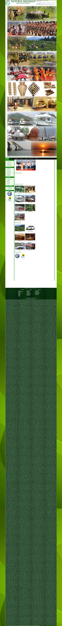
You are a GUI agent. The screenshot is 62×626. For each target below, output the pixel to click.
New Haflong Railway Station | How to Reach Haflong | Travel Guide (44, 478)
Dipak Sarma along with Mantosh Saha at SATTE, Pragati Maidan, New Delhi (42, 537)
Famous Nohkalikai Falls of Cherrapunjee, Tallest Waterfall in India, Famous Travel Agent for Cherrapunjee (28, 578)
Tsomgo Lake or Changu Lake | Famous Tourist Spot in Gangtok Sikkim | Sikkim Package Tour (36, 566)
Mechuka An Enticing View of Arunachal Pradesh (49, 622)
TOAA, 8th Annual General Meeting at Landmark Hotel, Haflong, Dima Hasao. (47, 474)
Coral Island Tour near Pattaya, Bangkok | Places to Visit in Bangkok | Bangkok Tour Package (15, 512)
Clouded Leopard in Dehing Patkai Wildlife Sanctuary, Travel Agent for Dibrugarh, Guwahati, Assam (46, 307)
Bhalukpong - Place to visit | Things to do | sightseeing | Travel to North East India (26, 311)
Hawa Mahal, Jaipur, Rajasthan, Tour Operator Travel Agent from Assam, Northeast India (29, 378)
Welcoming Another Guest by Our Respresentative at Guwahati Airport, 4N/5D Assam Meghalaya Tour (44, 497)
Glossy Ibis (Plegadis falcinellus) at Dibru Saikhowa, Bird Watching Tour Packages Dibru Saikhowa (21, 301)
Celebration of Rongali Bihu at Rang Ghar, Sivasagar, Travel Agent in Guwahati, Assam (20, 392)
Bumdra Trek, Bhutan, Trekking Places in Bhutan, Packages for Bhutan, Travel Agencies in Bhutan (20, 562)
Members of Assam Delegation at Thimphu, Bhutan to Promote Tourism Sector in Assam (29, 456)
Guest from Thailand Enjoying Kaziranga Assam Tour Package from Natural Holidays (48, 467)
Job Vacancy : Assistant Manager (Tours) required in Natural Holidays (20, 623)
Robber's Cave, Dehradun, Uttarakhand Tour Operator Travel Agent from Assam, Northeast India (47, 414)
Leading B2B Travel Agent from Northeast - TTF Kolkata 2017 (50, 417)
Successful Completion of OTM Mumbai (28, 343)
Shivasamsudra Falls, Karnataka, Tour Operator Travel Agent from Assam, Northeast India (31, 382)
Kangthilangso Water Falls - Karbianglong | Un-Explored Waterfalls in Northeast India (32, 432)
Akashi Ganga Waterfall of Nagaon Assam (21, 624)
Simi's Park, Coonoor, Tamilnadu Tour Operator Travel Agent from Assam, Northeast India (43, 413)
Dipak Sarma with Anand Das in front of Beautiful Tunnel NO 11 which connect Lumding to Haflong (23, 477)
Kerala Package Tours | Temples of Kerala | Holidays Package (46, 426)
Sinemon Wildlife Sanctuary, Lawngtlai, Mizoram (29, 323)
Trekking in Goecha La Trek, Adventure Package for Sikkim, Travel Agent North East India (46, 346)
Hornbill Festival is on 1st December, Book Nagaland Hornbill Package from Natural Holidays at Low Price (39, 464)
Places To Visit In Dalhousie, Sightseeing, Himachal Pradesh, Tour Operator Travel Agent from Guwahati (19, 372)
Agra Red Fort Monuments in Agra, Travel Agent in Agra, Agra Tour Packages (17, 304)
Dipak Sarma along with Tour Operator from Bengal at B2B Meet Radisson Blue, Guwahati (44, 502)
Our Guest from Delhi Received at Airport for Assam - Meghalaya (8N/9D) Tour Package (47, 589)
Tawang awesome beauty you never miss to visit (33, 299)
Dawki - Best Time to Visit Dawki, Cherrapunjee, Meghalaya (27, 334)
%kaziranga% (17, 418)
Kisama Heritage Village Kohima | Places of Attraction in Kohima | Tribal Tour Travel (38, 314)
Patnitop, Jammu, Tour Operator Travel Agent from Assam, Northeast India (24, 398)
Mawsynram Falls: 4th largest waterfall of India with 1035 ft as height (26, 424)
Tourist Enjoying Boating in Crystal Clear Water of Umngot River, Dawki (14, 485)
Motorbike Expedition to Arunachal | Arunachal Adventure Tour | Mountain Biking (37, 313)
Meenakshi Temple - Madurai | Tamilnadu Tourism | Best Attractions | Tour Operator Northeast (20, 436)
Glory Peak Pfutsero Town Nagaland (37, 330)
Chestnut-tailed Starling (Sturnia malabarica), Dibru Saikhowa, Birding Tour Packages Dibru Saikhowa (42, 301)
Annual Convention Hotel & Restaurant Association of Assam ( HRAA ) (35, 404)
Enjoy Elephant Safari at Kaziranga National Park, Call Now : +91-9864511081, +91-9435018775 (44, 584)
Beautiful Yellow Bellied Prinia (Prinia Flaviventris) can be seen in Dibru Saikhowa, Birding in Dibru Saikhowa (37, 302)
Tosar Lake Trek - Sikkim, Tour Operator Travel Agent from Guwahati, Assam (34, 354)
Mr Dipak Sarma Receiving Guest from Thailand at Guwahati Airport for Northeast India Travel (36, 466)
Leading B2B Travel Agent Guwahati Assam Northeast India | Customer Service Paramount (19, 437)
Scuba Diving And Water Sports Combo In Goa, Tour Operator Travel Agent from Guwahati (43, 370)
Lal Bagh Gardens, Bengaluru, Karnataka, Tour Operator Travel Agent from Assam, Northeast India (20, 383)
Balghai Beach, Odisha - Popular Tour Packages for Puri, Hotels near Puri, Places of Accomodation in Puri (29, 583)
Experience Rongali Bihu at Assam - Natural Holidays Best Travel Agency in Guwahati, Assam (34, 385)
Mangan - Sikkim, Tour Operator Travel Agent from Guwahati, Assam (38, 353)
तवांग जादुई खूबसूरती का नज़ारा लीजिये (22, 305)
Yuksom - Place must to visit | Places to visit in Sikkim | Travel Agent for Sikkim (16, 484)
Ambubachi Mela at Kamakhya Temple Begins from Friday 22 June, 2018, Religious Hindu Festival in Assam (17, 404)
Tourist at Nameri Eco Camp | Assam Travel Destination (13, 481)
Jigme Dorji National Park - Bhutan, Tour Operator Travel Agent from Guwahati (27, 360)
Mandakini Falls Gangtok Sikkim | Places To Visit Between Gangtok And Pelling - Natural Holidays (25, 539)
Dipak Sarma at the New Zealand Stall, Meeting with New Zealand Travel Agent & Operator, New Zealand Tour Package (22, 537)
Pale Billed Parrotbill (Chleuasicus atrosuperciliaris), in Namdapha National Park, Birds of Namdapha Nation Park (19, 613)
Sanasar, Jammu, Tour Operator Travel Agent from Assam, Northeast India (39, 399)
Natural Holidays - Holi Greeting (25, 347)
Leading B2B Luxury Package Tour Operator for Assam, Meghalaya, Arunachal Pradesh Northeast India (32, 400)
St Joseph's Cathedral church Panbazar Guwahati (21, 306)
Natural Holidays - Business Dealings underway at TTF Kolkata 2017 (26, 418)
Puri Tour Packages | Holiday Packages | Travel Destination (26, 336)
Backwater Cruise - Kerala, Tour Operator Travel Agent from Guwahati (20, 365)
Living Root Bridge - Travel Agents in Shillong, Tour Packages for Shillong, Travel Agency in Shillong (37, 387)
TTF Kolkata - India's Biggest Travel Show (23, 419)
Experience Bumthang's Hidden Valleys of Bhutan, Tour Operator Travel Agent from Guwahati (47, 359)
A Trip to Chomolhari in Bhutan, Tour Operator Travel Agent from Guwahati (30, 359)
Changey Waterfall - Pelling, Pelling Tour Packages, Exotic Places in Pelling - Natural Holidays (40, 560)
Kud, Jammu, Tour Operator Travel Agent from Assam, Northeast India (49, 400)
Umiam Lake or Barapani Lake (11, 305)
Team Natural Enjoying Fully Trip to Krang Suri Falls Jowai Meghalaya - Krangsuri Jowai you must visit (33, 547)
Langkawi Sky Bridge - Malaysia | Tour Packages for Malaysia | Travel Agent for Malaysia (20, 517)
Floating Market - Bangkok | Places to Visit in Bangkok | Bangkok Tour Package (18, 510)
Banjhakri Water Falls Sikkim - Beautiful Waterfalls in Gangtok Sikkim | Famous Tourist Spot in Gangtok (25, 538)
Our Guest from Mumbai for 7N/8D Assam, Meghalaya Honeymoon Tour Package (33, 592)
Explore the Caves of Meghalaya (11, 300)
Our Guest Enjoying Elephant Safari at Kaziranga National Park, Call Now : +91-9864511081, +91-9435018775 (23, 584)
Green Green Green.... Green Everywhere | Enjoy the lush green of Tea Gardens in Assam (26, 507)
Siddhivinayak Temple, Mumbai (15, 341)
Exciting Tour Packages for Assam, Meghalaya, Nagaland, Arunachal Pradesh (37, 423)
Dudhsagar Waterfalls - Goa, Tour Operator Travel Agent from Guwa (24, 369)
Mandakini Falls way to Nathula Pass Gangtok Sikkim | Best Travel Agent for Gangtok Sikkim (17, 554)
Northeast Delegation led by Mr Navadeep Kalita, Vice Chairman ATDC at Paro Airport (14, 453)
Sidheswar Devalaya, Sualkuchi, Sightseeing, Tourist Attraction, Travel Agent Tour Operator (42, 349)
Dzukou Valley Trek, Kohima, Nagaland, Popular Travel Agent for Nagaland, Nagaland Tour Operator (25, 604)
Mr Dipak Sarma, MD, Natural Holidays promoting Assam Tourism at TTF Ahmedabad (18, 446)
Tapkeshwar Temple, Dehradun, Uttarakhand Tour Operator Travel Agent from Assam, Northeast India (38, 416)
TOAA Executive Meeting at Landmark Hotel (13, 409)
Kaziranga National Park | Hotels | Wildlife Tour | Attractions (34, 444)
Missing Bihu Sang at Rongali (32, 338)
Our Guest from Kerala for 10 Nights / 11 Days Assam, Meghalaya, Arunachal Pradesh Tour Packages (19, 388)
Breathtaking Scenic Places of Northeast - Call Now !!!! (23, 423)
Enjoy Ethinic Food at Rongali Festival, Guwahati (45, 337)
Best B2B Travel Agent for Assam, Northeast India (39, 341)
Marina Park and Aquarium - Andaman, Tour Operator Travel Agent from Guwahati (36, 358)
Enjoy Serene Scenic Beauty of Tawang (37, 321)
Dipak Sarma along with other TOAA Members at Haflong (40, 475)
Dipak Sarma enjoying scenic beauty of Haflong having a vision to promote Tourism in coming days (43, 477)
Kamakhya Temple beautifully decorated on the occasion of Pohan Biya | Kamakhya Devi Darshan (30, 518)
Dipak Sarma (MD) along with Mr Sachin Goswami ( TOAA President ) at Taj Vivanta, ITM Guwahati (19, 490)
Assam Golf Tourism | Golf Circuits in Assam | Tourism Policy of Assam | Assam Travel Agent (32, 500)
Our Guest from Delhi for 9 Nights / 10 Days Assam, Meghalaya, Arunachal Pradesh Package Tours (39, 388)
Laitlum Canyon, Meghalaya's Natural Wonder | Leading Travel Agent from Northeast (21, 486)
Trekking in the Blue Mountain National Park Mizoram (16, 321)
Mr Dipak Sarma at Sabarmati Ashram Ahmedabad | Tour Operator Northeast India (39, 447)
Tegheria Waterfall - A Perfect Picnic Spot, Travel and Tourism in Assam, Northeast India (40, 571)
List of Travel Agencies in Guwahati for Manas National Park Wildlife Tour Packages (13, 389)
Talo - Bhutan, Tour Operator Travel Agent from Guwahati (13, 360)
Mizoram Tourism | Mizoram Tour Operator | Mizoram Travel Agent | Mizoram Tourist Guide (21, 318)
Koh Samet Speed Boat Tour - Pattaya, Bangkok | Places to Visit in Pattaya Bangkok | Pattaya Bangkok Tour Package (35, 511)
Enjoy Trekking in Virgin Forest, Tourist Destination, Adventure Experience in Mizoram (24, 319)
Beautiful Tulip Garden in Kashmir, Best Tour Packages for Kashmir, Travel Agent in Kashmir (30, 401)
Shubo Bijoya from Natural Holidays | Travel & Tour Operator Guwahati (24, 309)
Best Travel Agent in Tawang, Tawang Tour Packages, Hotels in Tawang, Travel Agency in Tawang (30, 391)
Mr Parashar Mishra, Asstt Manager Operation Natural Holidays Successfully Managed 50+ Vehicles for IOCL (44, 565)
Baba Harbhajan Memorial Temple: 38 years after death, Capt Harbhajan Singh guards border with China (24, 523)
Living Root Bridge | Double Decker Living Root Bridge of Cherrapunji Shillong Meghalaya (18, 345)
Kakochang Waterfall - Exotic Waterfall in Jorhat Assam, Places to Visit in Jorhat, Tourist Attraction (43, 576)
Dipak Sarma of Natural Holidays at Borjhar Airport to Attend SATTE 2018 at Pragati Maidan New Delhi (46, 534)
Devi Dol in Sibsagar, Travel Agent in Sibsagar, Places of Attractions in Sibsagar (13, 400)
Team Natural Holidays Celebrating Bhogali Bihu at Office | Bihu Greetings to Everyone (32, 524)
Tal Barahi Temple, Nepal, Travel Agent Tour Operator (28, 324)
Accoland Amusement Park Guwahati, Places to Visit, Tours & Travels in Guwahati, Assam (48, 572)
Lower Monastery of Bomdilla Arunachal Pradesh (45, 624)
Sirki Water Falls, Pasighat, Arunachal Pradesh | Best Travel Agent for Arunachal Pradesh (29, 531)
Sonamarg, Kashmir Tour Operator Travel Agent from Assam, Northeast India (39, 406)
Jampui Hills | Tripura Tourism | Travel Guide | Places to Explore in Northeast (49, 616)
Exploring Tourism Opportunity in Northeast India (35, 337)
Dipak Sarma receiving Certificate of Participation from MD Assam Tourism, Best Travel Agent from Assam (20, 472)
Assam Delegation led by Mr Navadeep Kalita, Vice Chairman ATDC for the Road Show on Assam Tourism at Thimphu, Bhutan (20, 455)
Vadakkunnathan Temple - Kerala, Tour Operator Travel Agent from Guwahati (13, 368)
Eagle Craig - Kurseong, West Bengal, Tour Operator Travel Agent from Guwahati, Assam (25, 352)
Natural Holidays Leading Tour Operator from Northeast (38, 340)
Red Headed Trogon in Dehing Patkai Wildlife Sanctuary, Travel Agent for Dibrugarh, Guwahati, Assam (26, 307)
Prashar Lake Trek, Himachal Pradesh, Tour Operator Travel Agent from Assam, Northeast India (14, 373)
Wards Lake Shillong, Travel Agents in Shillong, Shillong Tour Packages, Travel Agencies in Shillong (42, 598)
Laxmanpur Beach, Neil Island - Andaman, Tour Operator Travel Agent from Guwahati (19, 357)
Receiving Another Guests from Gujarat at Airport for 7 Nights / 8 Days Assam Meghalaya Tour (42, 499)
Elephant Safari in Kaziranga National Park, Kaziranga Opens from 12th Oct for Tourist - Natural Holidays (42, 461)
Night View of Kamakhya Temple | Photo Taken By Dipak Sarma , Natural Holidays (13, 528)
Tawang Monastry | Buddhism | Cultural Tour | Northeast (20, 442)
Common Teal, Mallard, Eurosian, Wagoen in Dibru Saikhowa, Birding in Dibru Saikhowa (25, 609)
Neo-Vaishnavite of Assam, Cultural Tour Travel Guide (36, 328)
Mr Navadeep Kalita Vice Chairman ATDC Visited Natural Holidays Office (15, 524)
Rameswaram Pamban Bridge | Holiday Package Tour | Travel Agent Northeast (31, 430)
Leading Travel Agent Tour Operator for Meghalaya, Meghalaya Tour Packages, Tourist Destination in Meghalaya (28, 546)
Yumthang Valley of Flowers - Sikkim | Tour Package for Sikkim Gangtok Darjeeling (22, 521)
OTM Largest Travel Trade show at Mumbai (27, 340)
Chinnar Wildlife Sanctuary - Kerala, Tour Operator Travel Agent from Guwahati (35, 365)
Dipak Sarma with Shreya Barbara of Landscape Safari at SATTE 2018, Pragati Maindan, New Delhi (39, 535)
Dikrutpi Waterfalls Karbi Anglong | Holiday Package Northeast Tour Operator (31, 429)
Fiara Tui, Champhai (47, 322)
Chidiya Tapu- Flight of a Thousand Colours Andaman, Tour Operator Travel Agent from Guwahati (42, 381)
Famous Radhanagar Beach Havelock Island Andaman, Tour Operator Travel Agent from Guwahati (41, 355)
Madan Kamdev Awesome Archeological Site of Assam (34, 625)
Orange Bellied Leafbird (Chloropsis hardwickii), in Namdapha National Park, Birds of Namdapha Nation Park (42, 613)
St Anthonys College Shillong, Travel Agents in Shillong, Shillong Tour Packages (23, 598)
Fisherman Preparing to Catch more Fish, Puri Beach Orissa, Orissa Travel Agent (38, 587)
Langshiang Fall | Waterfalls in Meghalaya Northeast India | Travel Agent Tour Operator (36, 347)
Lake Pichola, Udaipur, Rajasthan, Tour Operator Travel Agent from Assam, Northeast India (23, 381)
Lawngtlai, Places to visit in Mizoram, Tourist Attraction (47, 321)
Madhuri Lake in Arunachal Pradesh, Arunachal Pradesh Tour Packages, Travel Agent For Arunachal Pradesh (36, 600)
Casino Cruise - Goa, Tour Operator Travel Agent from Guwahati (16, 367)
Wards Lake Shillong (17, 305)
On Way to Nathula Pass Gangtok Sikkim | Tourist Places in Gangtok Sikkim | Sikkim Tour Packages (37, 554)
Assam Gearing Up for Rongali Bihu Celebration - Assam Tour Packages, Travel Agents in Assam (17, 387)
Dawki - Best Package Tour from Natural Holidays (38, 334)
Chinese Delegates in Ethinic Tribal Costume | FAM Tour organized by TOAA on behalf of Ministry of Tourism (27, 493)
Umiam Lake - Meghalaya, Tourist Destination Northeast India (25, 355)
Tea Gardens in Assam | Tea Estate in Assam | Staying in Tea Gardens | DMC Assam (25, 497)
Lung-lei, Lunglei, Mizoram (21, 323)
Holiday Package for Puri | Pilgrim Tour (16, 336)
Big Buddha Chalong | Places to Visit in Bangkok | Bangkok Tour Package (37, 513)
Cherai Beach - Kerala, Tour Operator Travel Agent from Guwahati (14, 366)
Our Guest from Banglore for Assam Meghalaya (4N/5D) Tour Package (48, 592)
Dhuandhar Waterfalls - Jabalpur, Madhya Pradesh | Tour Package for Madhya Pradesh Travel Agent (40, 527)
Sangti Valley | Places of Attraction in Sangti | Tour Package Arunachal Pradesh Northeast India (19, 439)
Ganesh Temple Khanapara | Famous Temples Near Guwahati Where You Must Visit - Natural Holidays (18, 556)
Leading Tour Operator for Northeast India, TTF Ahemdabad (43, 445)
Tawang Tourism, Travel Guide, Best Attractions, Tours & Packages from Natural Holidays (34, 356)
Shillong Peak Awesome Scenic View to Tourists (12, 624)
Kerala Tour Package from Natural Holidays (35, 426)
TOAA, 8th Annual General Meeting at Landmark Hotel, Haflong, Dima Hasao (31, 474)
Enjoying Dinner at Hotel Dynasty (53, 332)
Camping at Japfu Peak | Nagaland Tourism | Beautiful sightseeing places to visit (26, 310)
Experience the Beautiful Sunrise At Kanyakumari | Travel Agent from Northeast (13, 427)
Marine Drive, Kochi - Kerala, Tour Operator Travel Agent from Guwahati (49, 366)
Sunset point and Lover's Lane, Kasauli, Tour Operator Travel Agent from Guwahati (25, 370)
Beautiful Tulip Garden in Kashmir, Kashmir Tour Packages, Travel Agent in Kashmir (30, 402)
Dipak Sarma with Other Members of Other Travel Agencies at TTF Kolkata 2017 (41, 418)
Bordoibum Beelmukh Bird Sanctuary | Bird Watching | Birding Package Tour (36, 312)
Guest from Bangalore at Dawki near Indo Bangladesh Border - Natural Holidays (28, 465)
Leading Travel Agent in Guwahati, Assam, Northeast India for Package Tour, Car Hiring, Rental (42, 343)
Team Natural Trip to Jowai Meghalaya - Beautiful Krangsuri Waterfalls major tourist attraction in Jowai (28, 543)
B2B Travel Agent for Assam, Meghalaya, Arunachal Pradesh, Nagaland (29, 427)
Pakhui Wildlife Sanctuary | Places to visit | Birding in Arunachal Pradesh (36, 622)
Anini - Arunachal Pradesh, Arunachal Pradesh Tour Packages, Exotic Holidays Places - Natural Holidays (20, 560)
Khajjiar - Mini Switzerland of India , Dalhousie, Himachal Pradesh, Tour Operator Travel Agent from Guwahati (41, 372)
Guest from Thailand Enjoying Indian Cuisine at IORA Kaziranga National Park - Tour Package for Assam (28, 467)
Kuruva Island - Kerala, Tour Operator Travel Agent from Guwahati (50, 365)
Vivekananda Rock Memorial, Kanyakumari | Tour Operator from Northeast (37, 428)
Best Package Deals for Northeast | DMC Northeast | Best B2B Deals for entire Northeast (28, 460)
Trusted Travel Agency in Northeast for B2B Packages (25, 342)
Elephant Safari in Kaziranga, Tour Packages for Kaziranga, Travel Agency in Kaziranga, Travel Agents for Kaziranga (41, 602)
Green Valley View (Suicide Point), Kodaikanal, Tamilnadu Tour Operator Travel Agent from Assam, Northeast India (25, 415)
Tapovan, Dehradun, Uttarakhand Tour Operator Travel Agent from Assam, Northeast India (45, 422)
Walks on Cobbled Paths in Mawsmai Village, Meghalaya (46, 590)
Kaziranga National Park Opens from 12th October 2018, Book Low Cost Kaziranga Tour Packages (30, 549)
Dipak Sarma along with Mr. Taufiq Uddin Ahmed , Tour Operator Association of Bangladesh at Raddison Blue (19, 501)
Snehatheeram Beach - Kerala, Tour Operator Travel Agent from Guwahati (28, 368)
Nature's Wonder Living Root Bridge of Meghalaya (43, 299)
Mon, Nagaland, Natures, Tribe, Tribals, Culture (35, 331)
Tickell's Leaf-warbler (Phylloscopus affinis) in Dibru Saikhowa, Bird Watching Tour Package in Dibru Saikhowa (45, 606)
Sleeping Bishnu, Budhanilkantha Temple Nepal (31, 325)
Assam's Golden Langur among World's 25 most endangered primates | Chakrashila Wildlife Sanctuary (23, 499)
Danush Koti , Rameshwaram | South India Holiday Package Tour (34, 434)
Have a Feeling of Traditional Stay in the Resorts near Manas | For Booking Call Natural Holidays (45, 507)
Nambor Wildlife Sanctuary (10, 623)
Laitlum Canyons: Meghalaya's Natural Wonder (14, 424)
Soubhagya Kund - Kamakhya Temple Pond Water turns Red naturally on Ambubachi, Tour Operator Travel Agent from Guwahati (18, 364)
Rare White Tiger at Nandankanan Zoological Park (34, 589)
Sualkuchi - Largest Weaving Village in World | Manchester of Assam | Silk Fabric (16, 503)
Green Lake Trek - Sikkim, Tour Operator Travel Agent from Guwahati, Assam (18, 354)
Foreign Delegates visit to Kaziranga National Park (12, 332)
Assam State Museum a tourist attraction (36, 624)
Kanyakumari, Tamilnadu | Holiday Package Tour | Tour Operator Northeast (43, 427)
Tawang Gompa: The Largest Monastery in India (48, 334)
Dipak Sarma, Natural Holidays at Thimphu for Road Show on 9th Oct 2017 (30, 453)
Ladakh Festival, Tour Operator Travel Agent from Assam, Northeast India (36, 397)
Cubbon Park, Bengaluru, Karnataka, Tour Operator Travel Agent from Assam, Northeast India (40, 383)
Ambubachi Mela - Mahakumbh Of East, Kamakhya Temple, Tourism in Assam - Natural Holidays (38, 556)
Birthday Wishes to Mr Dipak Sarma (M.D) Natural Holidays (41, 384)
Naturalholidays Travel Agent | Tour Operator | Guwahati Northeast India (40, 308)
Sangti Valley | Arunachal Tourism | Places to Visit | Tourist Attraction (35, 621)
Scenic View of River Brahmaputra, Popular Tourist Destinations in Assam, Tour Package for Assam (27, 597)
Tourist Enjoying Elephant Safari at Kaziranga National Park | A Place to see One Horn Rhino (36, 504)
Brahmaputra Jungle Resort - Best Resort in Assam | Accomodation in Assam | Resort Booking (32, 528)
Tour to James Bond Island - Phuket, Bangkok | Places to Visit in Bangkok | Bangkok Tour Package (34, 512)
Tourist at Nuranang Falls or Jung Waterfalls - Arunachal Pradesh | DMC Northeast (43, 488)
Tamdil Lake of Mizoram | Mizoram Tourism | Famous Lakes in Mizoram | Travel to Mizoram (47, 317)
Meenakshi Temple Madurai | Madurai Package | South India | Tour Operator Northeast (37, 437)
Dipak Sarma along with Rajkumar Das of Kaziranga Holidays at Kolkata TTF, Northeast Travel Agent (41, 612)
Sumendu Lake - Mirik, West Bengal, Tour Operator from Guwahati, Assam (43, 351)
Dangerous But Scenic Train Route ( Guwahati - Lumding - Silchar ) (21, 440)
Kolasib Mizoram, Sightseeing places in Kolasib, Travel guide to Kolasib (49, 323)
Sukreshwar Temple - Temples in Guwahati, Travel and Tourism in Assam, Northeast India (22, 571)
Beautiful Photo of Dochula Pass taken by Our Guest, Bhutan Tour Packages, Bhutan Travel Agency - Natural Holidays (39, 561)
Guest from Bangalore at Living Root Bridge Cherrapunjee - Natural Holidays (45, 465)
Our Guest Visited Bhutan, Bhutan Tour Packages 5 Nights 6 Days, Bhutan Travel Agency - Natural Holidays (16, 561)
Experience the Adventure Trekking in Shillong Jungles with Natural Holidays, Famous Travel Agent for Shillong (41, 462)
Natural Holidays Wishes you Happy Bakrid (35, 300)
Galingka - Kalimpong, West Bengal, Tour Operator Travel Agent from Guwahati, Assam (43, 352)
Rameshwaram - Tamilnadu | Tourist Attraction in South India (47, 432)
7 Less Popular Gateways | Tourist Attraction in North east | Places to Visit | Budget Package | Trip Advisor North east (44, 620)
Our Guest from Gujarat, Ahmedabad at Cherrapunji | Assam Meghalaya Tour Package (27, 509)
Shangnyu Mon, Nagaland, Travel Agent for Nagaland (24, 331)
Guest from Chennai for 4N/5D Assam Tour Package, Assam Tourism (35, 469)
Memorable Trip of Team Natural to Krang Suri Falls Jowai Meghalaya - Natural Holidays (47, 559)
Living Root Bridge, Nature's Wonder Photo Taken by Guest (23, 590)
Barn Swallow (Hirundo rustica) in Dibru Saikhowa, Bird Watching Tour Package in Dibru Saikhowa (23, 606)
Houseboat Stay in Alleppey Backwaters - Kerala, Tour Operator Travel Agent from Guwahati (22, 363)
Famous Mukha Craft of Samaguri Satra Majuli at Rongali (23, 338)
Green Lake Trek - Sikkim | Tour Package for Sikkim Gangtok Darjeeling (38, 521)
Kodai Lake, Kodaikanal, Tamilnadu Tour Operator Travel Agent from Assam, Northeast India (28, 414)
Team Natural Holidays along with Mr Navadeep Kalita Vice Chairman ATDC (49, 524)
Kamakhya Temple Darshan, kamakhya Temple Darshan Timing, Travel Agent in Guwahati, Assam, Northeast (40, 603)
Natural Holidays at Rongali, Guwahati (47, 338)
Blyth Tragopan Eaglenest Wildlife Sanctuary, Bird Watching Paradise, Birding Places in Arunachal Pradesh (32, 596)
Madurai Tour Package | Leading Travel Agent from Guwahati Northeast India (41, 435)
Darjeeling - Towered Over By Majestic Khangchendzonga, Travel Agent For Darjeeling (35, 591)
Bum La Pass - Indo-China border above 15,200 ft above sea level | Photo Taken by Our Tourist (24, 482)
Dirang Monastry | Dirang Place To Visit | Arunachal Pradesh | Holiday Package (38, 438)
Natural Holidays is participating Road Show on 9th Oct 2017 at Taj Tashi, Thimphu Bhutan (16, 452)
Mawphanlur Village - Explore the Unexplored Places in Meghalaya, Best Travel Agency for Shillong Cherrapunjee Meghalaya (30, 544)
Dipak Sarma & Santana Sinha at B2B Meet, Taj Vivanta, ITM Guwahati (21, 492)
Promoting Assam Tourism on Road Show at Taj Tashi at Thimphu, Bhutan (40, 455)
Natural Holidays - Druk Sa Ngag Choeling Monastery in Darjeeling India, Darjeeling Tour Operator (17, 463)
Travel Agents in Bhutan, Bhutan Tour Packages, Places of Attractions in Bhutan (48, 389)
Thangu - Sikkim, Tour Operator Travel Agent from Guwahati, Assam (24, 353)
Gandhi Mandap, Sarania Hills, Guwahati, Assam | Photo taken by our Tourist (14, 483)
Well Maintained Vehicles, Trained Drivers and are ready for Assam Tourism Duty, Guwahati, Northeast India (44, 449)
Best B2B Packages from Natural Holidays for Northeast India (13, 342)
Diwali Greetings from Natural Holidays (31, 459)
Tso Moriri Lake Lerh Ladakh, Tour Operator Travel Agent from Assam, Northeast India (31, 380)
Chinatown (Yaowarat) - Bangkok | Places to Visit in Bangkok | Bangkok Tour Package (35, 510)
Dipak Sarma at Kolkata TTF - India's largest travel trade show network (37, 562)
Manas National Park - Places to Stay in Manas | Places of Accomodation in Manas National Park (45, 505)
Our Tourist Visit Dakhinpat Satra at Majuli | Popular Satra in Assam (36, 487)
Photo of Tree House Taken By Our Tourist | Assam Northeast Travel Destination (21, 480)
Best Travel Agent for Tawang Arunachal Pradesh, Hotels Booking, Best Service (13, 588)
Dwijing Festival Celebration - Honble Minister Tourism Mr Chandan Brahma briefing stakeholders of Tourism (38, 468)
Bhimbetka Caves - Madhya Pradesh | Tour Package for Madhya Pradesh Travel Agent (21, 527)
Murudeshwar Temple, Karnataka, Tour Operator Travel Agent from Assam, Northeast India (16, 379)
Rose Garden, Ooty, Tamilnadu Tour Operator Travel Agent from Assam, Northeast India (41, 410)
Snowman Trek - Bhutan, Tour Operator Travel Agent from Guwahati (42, 360)
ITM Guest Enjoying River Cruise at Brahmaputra (44, 493)
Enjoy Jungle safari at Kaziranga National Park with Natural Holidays (22, 625)
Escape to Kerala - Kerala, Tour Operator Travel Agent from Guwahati (38, 363)
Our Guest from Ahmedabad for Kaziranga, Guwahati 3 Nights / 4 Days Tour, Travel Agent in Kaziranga (25, 395)
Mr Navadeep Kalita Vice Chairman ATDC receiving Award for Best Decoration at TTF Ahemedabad (21, 447)
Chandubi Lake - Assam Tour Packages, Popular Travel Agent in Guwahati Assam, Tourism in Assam (44, 573)
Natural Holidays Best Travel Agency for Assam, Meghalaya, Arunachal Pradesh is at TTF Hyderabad (33, 564)
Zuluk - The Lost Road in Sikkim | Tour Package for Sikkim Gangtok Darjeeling (31, 522)
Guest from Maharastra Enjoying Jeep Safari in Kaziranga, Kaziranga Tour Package (28, 471)
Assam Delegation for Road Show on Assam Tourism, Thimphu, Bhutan (12, 456)
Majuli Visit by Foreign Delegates (31, 332)
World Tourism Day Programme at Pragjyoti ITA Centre (15, 308)
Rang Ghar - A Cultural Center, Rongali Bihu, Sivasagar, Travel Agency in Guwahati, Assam (38, 392)
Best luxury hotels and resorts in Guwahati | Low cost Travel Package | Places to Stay (22, 620)
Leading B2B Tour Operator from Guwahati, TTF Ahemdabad (17, 445)
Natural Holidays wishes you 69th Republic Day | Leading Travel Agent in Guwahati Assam (33, 530)
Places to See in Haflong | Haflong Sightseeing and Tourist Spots (30, 478)
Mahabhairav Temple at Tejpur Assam (30, 306)
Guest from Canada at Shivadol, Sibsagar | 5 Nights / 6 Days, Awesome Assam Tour (18, 498)
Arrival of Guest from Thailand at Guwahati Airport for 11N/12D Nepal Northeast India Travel (16, 466)
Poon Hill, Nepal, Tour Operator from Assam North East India (36, 326)
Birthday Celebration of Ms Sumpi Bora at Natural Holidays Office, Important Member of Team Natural (27, 559)
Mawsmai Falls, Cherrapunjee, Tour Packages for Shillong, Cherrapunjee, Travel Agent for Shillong (25, 579)
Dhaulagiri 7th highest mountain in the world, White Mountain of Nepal (41, 324)
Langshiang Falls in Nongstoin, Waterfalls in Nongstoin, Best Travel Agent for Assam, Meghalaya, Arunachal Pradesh (27, 577)
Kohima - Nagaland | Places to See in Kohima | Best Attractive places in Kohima (36, 440)
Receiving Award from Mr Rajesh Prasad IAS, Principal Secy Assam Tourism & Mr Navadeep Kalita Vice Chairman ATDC (17, 548)
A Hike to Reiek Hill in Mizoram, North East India (28, 321)
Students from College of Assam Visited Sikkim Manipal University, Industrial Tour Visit (46, 594)
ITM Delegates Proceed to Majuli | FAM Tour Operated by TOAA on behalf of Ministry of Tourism (35, 494)
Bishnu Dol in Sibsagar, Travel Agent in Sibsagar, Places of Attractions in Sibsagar (43, 390)
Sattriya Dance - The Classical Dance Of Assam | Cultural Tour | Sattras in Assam (24, 441)
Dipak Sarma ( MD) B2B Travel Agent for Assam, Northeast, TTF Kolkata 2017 (38, 420)
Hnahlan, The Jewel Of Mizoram (21, 322)
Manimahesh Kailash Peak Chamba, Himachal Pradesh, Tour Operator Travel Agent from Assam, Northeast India (36, 373)
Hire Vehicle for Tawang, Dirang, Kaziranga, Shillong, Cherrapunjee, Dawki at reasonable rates (28, 450)
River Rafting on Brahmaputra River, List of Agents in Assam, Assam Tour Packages (20, 603)
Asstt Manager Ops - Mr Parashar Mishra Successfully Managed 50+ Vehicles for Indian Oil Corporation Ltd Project (43, 614)
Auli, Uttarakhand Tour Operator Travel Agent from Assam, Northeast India (43, 407)
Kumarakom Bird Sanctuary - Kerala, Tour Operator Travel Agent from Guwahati (31, 367)
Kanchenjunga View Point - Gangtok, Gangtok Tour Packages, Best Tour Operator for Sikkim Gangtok (24, 573)
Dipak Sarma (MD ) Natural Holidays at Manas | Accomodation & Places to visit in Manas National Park (24, 505)
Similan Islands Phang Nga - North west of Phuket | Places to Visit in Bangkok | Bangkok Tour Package (19, 513)
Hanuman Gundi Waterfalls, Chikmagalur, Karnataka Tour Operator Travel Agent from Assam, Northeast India (45, 405)
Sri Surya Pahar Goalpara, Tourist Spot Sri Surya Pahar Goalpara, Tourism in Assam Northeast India (42, 570)
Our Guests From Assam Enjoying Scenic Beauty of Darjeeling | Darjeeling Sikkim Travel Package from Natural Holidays (30, 552)
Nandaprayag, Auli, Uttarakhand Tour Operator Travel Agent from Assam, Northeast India (25, 413)
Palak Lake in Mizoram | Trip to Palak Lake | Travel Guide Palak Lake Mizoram (30, 317)
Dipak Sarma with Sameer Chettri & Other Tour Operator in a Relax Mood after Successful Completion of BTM (30, 581)
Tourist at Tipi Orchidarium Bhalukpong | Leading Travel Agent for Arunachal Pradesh (26, 488)
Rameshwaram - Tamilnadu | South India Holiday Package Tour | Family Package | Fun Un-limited (18, 433)
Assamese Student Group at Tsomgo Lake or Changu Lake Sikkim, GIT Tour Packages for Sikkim (28, 593)
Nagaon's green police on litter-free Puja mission (47, 621)
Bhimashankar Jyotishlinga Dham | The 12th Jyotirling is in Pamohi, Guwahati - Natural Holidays (35, 557)
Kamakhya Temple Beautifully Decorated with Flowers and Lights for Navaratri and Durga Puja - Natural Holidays (39, 463)
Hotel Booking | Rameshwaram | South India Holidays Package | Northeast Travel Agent (23, 431)
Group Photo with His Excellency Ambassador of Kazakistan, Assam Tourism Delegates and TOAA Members (31, 520)
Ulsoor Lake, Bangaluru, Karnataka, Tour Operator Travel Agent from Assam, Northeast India (25, 384)
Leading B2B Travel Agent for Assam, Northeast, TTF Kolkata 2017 (23, 420)
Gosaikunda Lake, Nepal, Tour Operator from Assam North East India (23, 326)
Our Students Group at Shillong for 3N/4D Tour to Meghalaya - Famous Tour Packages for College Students (31, 541)
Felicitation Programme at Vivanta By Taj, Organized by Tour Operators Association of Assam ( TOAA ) (34, 361)
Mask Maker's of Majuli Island (28, 328)
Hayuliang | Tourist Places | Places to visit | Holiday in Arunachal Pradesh (21, 622)
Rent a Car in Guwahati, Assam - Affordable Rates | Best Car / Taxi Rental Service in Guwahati (47, 450)
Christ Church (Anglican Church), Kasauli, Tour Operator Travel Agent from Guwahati (47, 371)
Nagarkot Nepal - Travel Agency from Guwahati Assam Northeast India (16, 327)
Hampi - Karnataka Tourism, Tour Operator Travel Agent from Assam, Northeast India (40, 377)
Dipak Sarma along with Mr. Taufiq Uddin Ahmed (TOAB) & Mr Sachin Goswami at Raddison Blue (40, 501)
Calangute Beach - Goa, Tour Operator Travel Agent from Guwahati (43, 368)
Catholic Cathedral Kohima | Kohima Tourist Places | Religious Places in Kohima (21, 314)
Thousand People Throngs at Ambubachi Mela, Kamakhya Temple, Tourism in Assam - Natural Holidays (33, 567)
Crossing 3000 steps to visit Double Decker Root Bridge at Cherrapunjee (29, 485)
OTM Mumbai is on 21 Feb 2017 (19, 340)
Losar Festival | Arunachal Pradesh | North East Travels (38, 443)
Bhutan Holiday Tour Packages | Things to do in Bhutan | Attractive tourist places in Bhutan (18, 459)
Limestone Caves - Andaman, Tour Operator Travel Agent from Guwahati (20, 358)
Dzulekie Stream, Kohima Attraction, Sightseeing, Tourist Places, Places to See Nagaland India (19, 313)
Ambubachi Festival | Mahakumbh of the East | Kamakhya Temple (41, 411)
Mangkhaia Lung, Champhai (15, 323)
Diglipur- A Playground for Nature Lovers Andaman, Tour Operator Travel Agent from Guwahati (15, 356)
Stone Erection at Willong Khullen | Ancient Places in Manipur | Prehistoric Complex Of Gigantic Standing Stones (30, 316)
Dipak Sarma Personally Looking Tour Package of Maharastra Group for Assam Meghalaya (41, 470)
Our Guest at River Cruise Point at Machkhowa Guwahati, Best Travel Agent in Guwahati (45, 395)
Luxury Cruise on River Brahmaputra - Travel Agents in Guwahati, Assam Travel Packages (35, 605)
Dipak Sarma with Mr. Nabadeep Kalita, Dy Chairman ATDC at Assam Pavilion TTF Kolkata (20, 421)
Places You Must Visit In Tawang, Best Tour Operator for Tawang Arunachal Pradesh (30, 588)
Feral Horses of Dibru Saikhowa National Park (19, 328)
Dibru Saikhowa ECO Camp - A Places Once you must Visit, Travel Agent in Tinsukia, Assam (28, 608)
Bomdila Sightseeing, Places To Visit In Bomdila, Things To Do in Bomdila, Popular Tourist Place (45, 311)
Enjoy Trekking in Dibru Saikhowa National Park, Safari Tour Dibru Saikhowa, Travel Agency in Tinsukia (46, 610)
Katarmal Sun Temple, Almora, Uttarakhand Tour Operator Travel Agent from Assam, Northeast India (26, 407)
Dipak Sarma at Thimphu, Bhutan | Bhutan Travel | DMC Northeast (14, 454)
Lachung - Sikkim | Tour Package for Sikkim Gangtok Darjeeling (16, 522)
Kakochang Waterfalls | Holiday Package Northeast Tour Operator (16, 429)
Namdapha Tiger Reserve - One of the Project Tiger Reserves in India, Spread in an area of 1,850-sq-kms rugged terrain (25, 408)
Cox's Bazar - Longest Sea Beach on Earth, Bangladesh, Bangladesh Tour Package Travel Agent (37, 575)
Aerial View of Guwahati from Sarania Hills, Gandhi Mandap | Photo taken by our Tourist (31, 483)
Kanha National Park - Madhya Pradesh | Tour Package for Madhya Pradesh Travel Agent (42, 526)
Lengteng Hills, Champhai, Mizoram (38, 323)
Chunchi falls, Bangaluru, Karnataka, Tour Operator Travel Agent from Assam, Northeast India (29, 396)
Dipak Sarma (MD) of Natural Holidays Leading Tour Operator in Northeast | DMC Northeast (34, 484)
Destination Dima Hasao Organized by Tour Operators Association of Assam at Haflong (44, 481)
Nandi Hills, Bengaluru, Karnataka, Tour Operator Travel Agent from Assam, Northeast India (19, 397)
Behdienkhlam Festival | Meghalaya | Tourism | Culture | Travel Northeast (45, 617)
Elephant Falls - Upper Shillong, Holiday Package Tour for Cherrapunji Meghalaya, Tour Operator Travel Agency (29, 348)
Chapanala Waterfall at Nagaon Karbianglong (38, 306)
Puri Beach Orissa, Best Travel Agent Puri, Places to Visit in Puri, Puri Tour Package (37, 586)
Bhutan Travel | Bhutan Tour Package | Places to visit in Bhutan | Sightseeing (45, 457)
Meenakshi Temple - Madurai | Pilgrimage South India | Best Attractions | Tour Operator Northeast (40, 436)
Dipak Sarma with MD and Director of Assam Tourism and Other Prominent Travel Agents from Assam (41, 472)
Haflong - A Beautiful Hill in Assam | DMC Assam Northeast (16, 478)
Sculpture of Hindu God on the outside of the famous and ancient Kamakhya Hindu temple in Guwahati (42, 364)
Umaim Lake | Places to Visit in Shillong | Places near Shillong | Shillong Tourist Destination (37, 345)
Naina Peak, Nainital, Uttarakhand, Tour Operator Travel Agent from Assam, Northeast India (22, 399)
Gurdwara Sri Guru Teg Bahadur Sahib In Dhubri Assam (37, 623)
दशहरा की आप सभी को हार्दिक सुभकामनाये (35, 309)
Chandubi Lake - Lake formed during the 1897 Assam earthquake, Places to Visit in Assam (28, 599)
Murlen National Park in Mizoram (28, 322)
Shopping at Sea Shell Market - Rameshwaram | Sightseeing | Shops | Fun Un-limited (36, 433)
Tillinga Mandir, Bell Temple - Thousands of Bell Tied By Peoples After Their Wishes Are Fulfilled (45, 315)
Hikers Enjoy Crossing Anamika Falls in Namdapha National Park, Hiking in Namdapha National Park (35, 403)
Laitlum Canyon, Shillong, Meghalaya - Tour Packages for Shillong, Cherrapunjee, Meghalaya (14, 385)
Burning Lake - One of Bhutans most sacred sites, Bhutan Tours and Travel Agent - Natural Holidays (15, 550)
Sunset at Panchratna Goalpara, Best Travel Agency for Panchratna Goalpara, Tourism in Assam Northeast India (21, 570)
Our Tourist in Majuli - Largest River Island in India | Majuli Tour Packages (21, 487)
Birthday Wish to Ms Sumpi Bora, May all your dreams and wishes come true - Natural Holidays (22, 614)
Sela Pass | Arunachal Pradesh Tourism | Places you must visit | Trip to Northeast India (47, 309)
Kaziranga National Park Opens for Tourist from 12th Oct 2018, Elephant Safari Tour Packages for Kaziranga (21, 461)
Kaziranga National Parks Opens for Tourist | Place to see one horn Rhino (17, 448)
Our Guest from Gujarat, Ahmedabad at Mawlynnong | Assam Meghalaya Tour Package (44, 509)
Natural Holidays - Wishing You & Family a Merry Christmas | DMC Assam (31, 503)
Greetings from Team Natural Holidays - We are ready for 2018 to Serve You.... (39, 514)
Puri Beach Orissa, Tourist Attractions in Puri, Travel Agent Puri (21, 586)
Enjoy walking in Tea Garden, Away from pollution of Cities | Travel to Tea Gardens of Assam (14, 506)
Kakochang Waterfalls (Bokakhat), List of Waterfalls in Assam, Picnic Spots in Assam (46, 599)
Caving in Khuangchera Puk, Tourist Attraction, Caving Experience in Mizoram (41, 319)
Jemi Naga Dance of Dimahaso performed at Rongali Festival (15, 339)
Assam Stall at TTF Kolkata (40, 419)
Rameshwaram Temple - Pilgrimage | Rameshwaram (25, 438)
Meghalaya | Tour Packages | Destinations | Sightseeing (13, 444)
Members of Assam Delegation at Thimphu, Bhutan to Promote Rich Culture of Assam (46, 456)
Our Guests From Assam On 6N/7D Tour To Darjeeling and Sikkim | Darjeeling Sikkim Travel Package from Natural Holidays (20, 565)
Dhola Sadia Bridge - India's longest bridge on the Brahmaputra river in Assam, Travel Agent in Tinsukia (32, 394)
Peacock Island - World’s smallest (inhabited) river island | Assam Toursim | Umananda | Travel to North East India (32, 619)
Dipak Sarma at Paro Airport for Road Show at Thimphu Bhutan (36, 451)
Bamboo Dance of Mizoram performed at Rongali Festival (27, 339)
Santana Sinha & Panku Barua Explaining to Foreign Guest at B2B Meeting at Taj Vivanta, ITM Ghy (18, 491)
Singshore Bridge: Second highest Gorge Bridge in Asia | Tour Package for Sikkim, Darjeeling (31, 525)
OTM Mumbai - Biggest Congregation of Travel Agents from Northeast (26, 341)
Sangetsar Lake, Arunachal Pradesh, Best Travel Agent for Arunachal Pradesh (43, 579)
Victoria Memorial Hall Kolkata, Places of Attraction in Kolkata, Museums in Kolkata (39, 585)
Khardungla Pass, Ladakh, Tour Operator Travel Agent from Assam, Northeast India (13, 382)
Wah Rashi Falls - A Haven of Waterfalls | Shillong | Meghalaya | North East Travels (24, 443)
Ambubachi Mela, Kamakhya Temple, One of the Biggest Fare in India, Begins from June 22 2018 (47, 408)
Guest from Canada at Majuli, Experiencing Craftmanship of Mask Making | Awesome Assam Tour (36, 498)
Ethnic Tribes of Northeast (27, 300)
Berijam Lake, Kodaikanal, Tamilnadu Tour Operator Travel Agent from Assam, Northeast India (18, 416)
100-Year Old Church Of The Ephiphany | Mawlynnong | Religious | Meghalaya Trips (29, 617)
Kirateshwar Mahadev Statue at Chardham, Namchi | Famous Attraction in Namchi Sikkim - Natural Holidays (39, 555)
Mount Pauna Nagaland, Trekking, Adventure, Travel (16, 329)
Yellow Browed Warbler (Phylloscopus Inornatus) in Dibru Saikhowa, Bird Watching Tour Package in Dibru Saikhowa (40, 303)
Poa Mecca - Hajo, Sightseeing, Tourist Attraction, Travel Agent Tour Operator (24, 349)
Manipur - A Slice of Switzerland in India (23, 444)
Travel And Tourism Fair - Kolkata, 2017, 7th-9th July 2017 (37, 417)
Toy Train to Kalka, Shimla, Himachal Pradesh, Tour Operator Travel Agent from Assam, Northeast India (29, 376)
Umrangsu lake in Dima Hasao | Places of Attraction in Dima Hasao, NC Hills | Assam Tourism (34, 476)
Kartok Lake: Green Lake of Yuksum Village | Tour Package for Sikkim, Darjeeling (13, 525)
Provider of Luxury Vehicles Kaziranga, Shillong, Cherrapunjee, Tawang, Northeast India (24, 449)
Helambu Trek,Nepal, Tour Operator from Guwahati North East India (19, 325)
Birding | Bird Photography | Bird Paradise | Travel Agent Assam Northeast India (42, 425)
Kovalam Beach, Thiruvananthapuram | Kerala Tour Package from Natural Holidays (22, 426)
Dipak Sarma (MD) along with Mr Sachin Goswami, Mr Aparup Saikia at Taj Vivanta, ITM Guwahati (40, 490)
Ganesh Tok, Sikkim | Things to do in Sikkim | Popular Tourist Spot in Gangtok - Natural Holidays (46, 538)
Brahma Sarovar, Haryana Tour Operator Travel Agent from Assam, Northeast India (44, 409)
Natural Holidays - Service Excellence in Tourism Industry (31, 379)
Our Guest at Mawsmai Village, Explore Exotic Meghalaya (11, 590)
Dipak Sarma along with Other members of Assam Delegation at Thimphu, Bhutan (43, 454)
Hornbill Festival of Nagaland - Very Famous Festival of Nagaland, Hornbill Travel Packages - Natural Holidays (17, 464)
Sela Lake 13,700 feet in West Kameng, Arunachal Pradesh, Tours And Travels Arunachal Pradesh (36, 550)
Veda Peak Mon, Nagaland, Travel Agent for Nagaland (13, 331)
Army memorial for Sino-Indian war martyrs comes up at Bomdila (33, 616)
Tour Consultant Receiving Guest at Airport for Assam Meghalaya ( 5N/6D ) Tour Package (41, 582)
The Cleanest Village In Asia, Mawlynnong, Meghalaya (35, 590)
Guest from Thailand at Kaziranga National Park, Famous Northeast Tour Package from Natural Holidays (15, 468)
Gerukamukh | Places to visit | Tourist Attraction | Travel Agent (22, 312)
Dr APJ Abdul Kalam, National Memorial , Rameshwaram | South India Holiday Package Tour (17, 434)
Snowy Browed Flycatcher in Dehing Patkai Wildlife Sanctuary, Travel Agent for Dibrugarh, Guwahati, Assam (45, 609)
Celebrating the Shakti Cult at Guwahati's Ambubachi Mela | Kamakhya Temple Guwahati (24, 410)
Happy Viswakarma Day (29, 305)
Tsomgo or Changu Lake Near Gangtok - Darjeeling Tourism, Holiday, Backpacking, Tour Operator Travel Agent (25, 351)
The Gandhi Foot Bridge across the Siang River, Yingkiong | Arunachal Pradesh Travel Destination (44, 529)
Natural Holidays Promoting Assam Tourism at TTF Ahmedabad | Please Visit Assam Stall (36, 446)
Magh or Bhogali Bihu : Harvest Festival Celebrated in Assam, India (26, 526)
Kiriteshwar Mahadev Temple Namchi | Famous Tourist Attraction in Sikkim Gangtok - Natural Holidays (27, 540)
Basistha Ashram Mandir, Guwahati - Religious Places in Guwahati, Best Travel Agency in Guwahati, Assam (34, 568)
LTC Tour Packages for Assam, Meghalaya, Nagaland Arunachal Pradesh (47, 444)
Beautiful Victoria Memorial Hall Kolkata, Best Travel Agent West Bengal (23, 585)
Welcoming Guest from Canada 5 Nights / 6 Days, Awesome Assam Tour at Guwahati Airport (41, 496)
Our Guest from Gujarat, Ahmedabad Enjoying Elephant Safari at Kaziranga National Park (22, 508)
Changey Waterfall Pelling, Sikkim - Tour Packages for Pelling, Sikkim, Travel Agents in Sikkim (31, 595)
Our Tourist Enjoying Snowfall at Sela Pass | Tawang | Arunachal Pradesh (37, 480)
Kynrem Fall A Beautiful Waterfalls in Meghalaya (20, 300)
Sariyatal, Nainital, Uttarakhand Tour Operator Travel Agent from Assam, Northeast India (25, 405)
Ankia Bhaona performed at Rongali (39, 338)
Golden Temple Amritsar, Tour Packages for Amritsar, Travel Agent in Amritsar (17, 302)
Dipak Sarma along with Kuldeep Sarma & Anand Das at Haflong (16, 474)
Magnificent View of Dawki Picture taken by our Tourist (38, 479)
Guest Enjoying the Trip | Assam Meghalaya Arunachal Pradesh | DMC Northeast (25, 479)
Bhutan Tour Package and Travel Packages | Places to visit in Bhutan (15, 458)
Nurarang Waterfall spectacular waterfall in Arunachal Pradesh (46, 300)
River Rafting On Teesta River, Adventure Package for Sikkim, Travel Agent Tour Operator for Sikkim (26, 346)
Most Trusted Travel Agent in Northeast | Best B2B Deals (18, 343)
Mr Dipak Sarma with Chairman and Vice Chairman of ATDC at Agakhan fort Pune (33, 473)
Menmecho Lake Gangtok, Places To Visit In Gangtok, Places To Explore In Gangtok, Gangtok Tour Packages (34, 574)
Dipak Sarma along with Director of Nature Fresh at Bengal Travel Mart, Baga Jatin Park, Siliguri (46, 580)
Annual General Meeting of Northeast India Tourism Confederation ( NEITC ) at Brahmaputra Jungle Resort (44, 339)
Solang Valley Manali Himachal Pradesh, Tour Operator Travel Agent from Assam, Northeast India (21, 374)
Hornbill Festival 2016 (43, 330)
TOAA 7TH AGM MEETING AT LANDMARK (48, 306)
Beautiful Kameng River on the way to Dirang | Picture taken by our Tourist (27, 481)
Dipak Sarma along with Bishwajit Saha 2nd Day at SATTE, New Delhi (30, 536)
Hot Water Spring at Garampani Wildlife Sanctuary (11, 306)
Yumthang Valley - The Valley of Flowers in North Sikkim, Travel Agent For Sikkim (18, 591)
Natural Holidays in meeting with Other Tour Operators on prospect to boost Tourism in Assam (45, 459)
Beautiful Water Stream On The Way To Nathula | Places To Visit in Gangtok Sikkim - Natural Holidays (46, 539)
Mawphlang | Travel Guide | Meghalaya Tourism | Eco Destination (13, 617)
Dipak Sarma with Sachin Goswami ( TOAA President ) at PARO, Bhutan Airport (22, 451)
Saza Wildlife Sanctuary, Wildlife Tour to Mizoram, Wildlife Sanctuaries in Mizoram (22, 320)
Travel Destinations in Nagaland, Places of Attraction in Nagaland (40, 329)
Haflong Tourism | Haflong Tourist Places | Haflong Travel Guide (50, 326)
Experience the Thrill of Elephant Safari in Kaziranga (12, 299)
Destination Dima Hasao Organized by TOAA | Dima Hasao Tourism (27, 475)
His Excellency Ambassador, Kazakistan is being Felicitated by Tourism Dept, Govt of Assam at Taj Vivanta (26, 519)
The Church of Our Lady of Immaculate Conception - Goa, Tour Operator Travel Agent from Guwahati (31, 366)
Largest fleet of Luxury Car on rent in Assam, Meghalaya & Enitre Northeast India (33, 448)
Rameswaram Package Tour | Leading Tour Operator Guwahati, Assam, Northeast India (47, 430)
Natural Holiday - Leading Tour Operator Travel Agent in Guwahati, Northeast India (21, 337)
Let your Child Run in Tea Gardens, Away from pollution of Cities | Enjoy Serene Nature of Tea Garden (35, 506)
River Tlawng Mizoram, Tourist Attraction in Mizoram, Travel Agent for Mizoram (39, 320)
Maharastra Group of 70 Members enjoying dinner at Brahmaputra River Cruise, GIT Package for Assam (21, 470)
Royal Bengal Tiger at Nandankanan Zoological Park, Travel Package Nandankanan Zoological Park (19, 589)
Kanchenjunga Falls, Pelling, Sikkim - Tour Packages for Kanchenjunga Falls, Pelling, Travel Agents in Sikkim (25, 594)
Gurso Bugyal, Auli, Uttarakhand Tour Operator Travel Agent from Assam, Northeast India (25, 411)
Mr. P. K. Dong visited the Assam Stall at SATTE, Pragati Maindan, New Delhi (21, 535)
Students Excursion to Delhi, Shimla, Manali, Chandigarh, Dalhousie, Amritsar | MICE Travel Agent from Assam (32, 516)
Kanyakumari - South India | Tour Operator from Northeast (51, 428)
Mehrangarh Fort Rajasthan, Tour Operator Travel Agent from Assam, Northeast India (13, 380)
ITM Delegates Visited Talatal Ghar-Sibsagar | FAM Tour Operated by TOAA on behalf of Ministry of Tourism (38, 495)
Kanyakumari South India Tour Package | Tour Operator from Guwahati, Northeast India (48, 429)
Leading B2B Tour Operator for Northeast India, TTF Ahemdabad (30, 445)
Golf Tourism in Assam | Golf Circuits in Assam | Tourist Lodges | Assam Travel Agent (14, 500)
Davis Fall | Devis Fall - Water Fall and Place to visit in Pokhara (43, 325)
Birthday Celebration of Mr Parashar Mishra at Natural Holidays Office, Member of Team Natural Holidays (38, 569)
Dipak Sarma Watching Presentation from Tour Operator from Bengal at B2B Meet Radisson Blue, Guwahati (24, 502)
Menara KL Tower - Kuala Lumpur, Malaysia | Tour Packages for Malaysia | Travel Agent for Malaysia (40, 517)
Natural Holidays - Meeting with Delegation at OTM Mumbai (50, 340)
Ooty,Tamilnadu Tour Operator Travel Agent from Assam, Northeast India (24, 406)
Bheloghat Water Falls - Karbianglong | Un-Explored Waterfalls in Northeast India (15, 432)
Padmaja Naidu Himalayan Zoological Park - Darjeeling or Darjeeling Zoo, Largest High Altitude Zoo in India (27, 558)
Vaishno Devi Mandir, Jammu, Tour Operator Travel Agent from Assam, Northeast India (42, 398)
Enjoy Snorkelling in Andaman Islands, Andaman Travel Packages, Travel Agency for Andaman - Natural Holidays (37, 563)
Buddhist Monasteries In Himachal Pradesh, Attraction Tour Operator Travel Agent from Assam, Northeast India (32, 375)
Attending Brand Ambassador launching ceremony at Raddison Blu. (25, 333)
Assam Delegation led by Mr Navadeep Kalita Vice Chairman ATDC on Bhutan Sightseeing (32, 458)
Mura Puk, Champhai (9, 323)
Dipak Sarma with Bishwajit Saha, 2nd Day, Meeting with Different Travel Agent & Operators (47, 536)
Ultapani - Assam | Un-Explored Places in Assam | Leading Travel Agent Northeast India (24, 435)
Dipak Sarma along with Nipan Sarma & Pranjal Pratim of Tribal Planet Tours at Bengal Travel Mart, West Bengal (24, 580)
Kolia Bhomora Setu (29, 623)
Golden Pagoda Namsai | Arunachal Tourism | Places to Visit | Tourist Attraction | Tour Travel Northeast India (17, 621)
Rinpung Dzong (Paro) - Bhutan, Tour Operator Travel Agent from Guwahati (15, 359)
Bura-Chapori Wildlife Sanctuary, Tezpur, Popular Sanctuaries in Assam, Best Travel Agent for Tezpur (23, 576)
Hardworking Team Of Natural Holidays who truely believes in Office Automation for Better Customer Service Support (41, 548)
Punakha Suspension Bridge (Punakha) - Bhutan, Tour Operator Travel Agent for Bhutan (24, 362)
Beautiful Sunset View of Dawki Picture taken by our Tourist (50, 479)
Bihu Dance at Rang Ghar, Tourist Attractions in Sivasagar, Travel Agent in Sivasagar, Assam (35, 607)
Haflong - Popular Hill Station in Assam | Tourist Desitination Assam (41, 424)
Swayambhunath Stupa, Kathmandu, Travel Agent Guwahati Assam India (30, 327)
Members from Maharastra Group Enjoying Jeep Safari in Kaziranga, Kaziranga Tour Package (46, 471)
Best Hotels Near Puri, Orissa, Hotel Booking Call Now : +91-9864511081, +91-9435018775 (20, 587)
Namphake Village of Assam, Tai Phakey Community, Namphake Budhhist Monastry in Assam (25, 315)
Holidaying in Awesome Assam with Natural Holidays (22, 299)
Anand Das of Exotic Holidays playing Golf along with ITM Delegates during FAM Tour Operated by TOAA (16, 495)
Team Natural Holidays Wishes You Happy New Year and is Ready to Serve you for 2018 (22, 514)
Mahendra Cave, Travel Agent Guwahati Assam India (43, 327)
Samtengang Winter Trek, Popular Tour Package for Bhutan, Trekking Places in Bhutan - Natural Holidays (16, 611)
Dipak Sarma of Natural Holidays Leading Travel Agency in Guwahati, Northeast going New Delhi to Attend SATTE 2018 (23, 534)
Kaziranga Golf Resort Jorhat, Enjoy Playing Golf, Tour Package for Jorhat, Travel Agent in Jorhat (25, 610)
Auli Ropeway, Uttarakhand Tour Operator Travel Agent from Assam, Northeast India (26, 409)
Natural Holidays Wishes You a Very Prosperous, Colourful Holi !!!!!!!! (49, 581)
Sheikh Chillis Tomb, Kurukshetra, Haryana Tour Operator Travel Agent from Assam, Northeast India (32, 412)
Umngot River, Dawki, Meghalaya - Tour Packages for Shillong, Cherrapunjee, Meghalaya (35, 601)
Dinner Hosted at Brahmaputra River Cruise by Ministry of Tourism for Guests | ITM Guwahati (37, 492)
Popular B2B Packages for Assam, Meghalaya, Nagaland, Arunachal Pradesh (38, 342)
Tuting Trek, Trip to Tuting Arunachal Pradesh (10, 328)
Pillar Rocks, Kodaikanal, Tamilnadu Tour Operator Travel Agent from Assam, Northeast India (47, 415)
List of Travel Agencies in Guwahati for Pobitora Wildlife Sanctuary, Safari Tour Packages (31, 389)
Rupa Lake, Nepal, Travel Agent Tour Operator (17, 324)
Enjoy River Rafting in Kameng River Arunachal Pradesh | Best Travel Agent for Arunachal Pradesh (24, 529)
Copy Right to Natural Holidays (31, 298)
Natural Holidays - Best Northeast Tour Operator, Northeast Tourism (21, 469)
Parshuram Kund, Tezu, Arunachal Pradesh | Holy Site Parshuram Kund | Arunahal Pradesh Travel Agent (33, 533)
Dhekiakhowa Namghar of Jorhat (28, 624)
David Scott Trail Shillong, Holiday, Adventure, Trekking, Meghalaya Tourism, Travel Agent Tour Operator (24, 350)
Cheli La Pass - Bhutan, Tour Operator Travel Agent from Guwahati (40, 362)
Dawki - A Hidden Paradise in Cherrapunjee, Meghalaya (15, 334)
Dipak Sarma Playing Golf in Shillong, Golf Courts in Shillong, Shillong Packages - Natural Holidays (19, 462)
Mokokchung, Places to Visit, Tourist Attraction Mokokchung (18, 330)
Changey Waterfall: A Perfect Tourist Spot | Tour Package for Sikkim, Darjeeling (49, 525)
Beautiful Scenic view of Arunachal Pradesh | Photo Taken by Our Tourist (42, 482)
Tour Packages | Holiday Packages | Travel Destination (13, 335)
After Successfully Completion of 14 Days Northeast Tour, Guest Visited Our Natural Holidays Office (22, 489)
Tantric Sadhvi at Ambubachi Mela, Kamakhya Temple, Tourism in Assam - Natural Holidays (17, 616)
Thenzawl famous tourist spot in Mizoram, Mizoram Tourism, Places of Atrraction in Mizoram (39, 318)
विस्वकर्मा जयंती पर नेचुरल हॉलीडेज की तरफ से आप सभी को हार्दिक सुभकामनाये (39, 305)
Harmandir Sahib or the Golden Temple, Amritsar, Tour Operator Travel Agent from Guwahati (29, 371)
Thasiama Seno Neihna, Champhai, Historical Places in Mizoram (38, 322)
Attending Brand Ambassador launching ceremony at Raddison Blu (39, 333)
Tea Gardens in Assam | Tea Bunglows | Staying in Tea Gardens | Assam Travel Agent (23, 496)
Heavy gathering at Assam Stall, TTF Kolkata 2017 (48, 419)
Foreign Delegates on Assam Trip (43, 331)
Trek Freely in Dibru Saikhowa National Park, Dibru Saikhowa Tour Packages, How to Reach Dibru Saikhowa (34, 393)
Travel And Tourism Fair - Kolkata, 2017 (10, 417)
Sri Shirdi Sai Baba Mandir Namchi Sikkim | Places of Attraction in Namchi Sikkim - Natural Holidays (17, 555)
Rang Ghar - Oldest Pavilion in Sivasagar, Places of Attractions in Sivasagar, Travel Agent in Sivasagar (15, 607)
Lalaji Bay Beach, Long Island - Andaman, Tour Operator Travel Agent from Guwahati (37, 357)
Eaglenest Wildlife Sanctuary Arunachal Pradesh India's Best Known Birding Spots (24, 532)
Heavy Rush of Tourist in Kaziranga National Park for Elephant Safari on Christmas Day (18, 504)
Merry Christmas (16, 333)
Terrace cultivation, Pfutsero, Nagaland (29, 330)
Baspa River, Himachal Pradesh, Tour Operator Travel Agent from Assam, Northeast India (22, 377)
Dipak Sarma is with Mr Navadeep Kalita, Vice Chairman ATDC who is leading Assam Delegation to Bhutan (26, 457)
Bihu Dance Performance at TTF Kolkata (11, 422)
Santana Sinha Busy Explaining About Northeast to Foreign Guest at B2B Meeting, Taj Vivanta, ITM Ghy (38, 491)
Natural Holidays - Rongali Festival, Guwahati (12, 338)
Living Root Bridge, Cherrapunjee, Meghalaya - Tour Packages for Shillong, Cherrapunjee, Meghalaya (15, 601)
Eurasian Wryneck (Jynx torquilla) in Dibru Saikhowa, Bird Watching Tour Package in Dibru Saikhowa (18, 303)
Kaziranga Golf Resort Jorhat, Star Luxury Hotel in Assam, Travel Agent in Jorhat (47, 402)
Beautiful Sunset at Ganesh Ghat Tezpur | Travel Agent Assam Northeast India (25, 425)
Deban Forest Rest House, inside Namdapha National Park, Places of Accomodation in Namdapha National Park (19, 612)
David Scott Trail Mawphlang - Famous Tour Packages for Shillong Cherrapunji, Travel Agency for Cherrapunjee (16, 569)
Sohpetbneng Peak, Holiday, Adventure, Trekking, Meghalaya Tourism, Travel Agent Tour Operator (45, 350)
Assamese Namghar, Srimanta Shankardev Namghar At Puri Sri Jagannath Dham (47, 588)
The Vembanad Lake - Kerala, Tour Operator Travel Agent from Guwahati (46, 367)
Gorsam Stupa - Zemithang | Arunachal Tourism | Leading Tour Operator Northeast (41, 441)
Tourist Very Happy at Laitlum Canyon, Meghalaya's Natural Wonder (37, 486)
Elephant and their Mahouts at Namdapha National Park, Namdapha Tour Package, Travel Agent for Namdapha (38, 611)
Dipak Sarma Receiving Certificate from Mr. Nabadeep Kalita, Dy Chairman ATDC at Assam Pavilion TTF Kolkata (40, 421)
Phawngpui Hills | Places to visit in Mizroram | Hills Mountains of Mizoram (14, 317)
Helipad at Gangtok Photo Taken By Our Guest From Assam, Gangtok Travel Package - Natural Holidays (34, 553)
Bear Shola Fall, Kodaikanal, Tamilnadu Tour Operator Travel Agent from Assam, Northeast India (26, 422)
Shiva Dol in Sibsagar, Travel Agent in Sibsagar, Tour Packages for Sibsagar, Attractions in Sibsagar (25, 390)
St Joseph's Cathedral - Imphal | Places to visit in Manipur (44, 442)
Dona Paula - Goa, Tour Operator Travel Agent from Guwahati (37, 369)
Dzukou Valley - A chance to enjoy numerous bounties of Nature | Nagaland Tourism (48, 549)
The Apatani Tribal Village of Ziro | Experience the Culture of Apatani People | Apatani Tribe (42, 532)
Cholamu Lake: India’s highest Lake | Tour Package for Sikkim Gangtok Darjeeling (42, 523)
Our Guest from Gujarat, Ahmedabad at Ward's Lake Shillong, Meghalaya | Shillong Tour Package (41, 508)
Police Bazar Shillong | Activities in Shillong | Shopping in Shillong (41, 310)
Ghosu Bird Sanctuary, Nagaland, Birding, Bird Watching (27, 329)
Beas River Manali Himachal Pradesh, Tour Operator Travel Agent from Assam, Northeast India (40, 374)
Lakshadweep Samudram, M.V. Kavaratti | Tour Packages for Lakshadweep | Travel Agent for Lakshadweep (32, 515)
